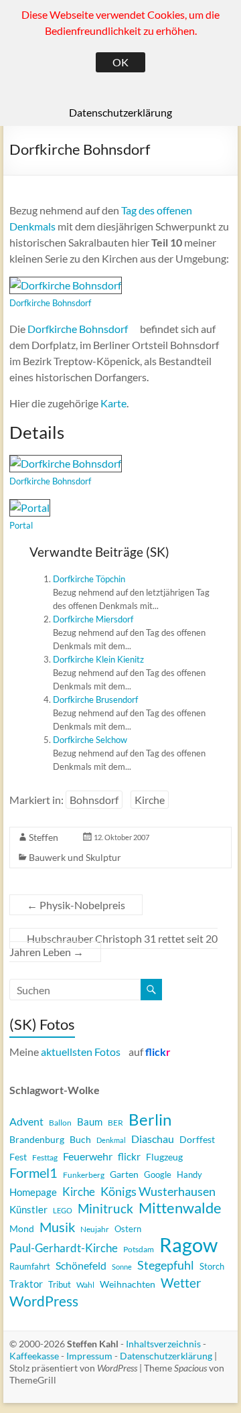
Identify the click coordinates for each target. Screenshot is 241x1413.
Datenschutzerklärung (166, 1355)
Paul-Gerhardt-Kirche (63, 1248)
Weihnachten (127, 1284)
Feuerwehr (87, 1156)
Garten (124, 1174)
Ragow (188, 1245)
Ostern (127, 1228)
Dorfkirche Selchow (90, 739)
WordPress (43, 1301)
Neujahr (94, 1228)
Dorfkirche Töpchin (89, 579)
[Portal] (29, 506)
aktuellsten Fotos (80, 1051)
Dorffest (197, 1139)
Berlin (150, 1120)
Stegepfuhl (165, 1265)
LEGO (62, 1210)
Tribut (59, 1284)
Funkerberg (83, 1175)
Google (157, 1174)
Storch (211, 1266)
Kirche (150, 799)
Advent (26, 1121)
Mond (21, 1228)
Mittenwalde (180, 1208)
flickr (129, 1156)
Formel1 (33, 1173)
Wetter (181, 1282)
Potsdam (138, 1249)
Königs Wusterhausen (158, 1191)
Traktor (26, 1284)
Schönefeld (81, 1265)
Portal (21, 525)
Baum (89, 1122)
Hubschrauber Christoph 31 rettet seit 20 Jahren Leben (113, 945)
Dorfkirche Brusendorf (95, 699)
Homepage (33, 1192)
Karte (113, 403)
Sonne (122, 1266)
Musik (57, 1227)
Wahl (85, 1285)
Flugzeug (164, 1156)
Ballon (60, 1122)
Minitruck (105, 1208)
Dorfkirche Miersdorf (93, 619)
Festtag (45, 1157)
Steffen (43, 837)
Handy (189, 1174)
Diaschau (152, 1138)
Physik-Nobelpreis (76, 904)
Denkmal (111, 1140)
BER (115, 1123)
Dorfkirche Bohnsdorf (50, 302)
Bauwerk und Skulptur (75, 857)
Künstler (28, 1209)
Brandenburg (36, 1139)
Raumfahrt (29, 1266)
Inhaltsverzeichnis (163, 1343)
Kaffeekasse (34, 1355)
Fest (18, 1156)
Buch (80, 1139)
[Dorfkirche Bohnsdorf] (65, 284)
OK (120, 62)
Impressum (89, 1355)
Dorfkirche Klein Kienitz (98, 659)
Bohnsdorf (94, 799)
